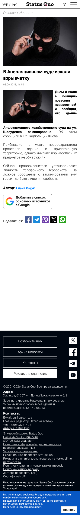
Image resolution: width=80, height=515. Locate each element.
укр (5, 4)
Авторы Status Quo (16, 428)
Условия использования (20, 451)
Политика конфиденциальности (22, 506)
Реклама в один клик (30, 374)
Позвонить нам (30, 341)
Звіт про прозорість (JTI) (20, 472)
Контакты (11, 413)
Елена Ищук (25, 188)
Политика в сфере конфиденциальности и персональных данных (32, 446)
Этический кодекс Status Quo (23, 433)
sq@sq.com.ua (22, 417)
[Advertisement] (40, 270)
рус (14, 4)
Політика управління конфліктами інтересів (33, 465)
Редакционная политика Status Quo (28, 455)
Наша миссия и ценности (20, 437)
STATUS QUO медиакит (18, 440)
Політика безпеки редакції (21, 469)
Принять (69, 509)
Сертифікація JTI (14, 476)
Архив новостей (30, 352)
